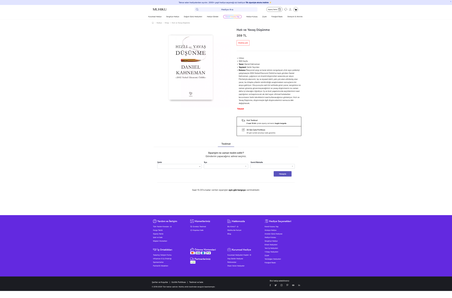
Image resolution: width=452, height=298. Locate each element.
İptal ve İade (157, 237)
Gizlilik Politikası (178, 282)
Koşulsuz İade (198, 230)
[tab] (226, 144)
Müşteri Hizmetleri (160, 241)
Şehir (159, 162)
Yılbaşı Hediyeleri (271, 252)
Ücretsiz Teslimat (199, 226)
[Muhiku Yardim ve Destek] (285, 9)
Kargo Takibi (158, 230)
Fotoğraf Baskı (277, 16)
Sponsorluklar (158, 262)
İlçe (205, 162)
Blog (229, 234)
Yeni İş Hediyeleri (271, 248)
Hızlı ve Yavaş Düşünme (181, 23)
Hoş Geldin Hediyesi (235, 258)
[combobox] (179, 166)
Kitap (167, 23)
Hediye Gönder (212, 16)
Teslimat (226, 143)
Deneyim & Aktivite (295, 16)
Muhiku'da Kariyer (234, 230)
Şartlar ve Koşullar (160, 282)
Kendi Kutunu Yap (271, 226)
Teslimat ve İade (196, 282)
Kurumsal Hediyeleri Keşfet (238, 255)
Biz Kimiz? (231, 226)
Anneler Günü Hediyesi (273, 234)
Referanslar (231, 262)
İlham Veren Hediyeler (235, 265)
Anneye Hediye (270, 230)
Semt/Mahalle (257, 162)
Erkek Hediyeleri (271, 244)
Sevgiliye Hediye (172, 16)
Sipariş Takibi (158, 234)
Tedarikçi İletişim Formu (162, 255)
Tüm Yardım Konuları (161, 226)
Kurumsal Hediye (154, 16)
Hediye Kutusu (252, 16)
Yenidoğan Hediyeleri (273, 259)
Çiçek (264, 16)
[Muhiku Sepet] (295, 9)
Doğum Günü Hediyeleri (193, 16)
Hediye (159, 23)
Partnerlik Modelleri (160, 265)
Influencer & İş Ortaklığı (162, 258)
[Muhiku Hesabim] (290, 9)
